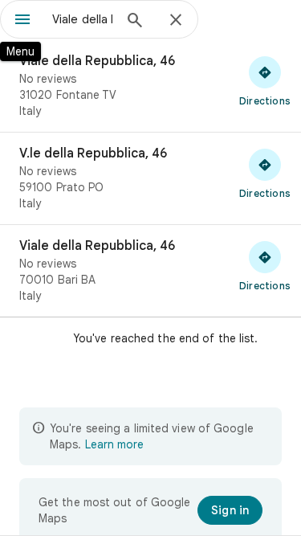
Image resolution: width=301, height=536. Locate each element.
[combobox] (82, 19)
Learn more (114, 444)
